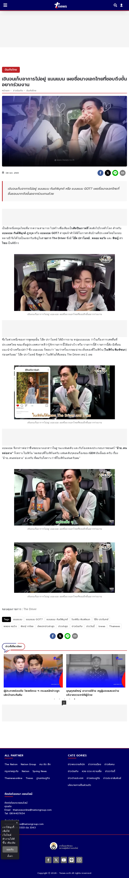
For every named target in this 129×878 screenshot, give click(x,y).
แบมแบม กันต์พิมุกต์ (57, 619)
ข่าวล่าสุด (63, 626)
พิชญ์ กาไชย (27, 626)
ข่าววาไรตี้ (110, 771)
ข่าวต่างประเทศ (75, 778)
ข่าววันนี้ (90, 626)
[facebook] (100, 173)
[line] (115, 173)
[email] (123, 173)
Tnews (29, 778)
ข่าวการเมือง (94, 764)
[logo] (58, 5)
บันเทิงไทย (31, 90)
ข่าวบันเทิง (18, 90)
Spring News (40, 771)
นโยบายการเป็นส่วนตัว (79, 785)
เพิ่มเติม (11, 842)
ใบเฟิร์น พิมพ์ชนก (81, 619)
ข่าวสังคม (109, 764)
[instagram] (79, 860)
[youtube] (64, 860)
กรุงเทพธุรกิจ (11, 771)
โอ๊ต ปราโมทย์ (101, 619)
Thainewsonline (13, 778)
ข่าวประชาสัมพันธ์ (112, 778)
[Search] (116, 5)
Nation (25, 771)
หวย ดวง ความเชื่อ (92, 771)
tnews (101, 626)
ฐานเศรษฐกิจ (43, 778)
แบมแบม (17, 619)
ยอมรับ (10, 849)
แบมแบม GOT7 (34, 619)
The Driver (30, 609)
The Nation (11, 764)
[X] (56, 860)
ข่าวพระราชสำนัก (76, 764)
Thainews (114, 626)
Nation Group (28, 764)
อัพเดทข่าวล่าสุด (45, 626)
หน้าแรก (6, 90)
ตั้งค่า (10, 856)
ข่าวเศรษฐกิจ (93, 778)
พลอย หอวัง (10, 626)
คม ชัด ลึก (45, 764)
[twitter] (108, 173)
